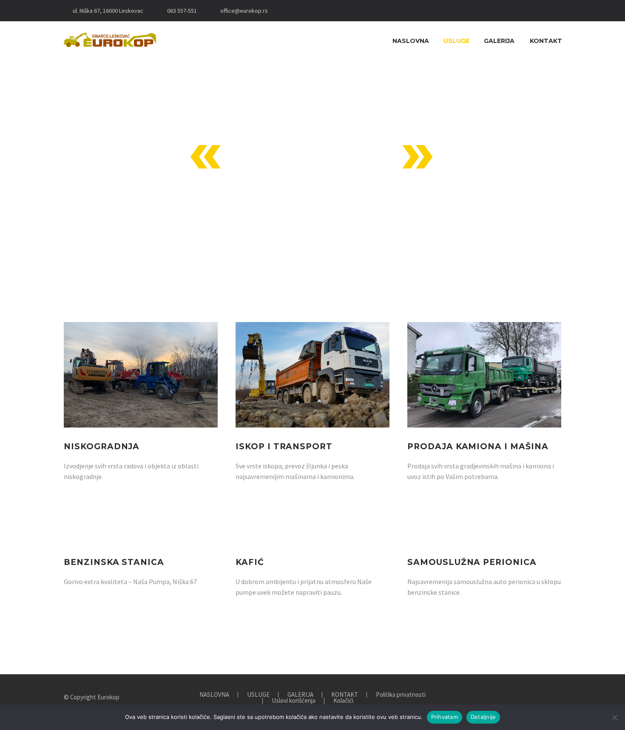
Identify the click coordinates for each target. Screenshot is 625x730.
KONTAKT (546, 41)
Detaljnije (483, 716)
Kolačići (343, 701)
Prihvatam (444, 716)
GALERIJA (499, 41)
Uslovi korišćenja (293, 701)
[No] (614, 717)
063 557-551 (182, 10)
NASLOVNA (410, 41)
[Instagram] (301, 10)
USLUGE (456, 41)
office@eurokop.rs (244, 10)
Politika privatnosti (401, 695)
